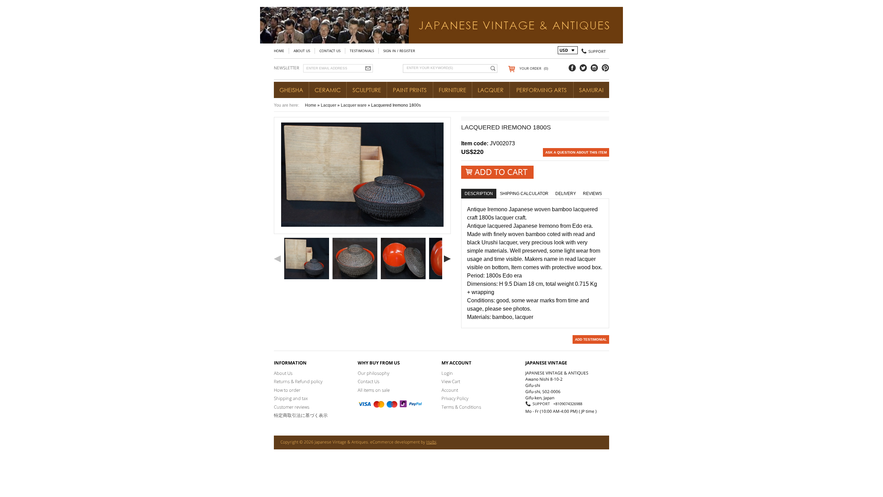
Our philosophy (373, 373)
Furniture (452, 90)
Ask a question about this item (576, 152)
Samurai (591, 90)
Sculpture (367, 90)
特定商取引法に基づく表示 (301, 415)
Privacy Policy (455, 398)
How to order (287, 390)
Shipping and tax (291, 398)
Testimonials (362, 50)
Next (447, 258)
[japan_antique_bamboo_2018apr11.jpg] (306, 258)
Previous (277, 258)
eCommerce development (395, 442)
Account (450, 390)
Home (279, 50)
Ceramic (328, 90)
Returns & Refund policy (298, 381)
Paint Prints (410, 90)
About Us (302, 50)
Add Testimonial (591, 339)
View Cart (451, 381)
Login (447, 373)
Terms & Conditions (461, 407)
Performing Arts (541, 90)
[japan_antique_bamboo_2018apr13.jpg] (403, 258)
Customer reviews (291, 407)
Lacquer (491, 90)
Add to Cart (497, 172)
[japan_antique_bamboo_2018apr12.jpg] (355, 258)
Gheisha (291, 90)
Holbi (431, 442)
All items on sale (374, 390)
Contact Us (329, 50)
